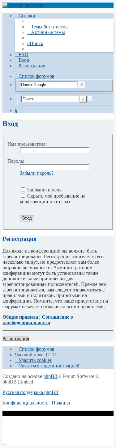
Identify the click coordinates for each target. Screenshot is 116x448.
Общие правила (20, 317)
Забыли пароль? (37, 173)
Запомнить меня (44, 189)
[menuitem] (47, 26)
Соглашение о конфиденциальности (37, 319)
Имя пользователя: (27, 144)
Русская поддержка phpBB (30, 392)
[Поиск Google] (81, 85)
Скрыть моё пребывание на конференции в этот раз (52, 198)
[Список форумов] (58, 5)
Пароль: (15, 161)
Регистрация (15, 338)
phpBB (50, 376)
